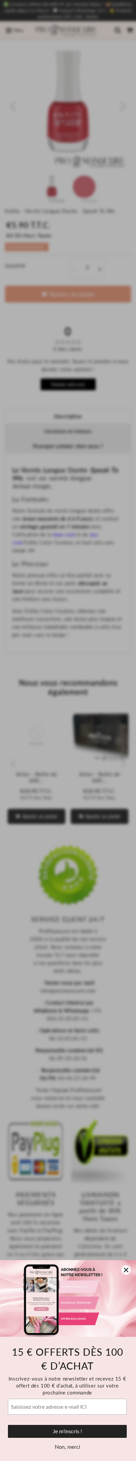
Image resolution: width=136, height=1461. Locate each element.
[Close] (126, 1270)
